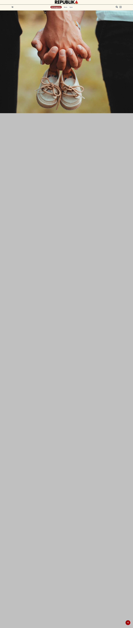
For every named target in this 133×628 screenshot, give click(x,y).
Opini (71, 7)
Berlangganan (56, 7)
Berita (65, 7)
